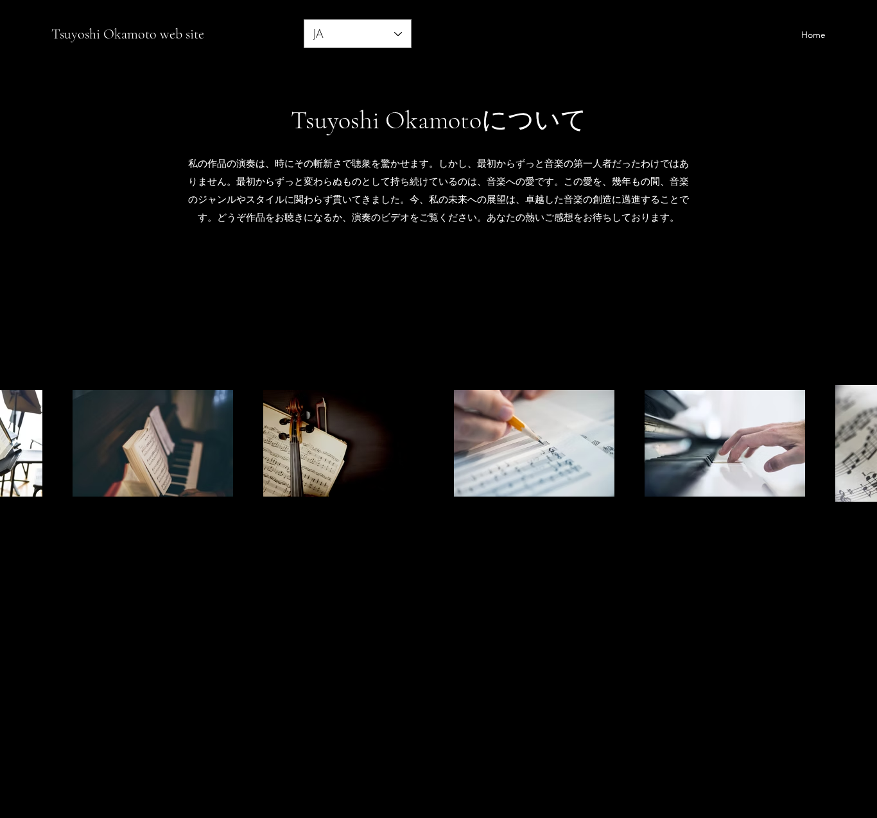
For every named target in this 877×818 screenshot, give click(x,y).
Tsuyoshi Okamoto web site (127, 34)
